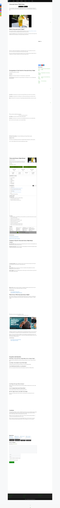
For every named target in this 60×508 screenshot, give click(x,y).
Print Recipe (26, 6)
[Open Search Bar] (51, 1)
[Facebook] (0, 4)
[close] (30, 505)
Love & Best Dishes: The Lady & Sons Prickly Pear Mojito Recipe (20, 318)
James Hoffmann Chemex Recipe (15, 291)
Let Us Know (20, 232)
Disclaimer (10, 497)
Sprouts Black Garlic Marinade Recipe (16, 339)
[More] (0, 15)
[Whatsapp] (0, 14)
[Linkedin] (0, 8)
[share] (29, 317)
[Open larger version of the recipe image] (32, 160)
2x (34, 185)
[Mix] (0, 13)
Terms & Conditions (11, 494)
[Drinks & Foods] (10, 1)
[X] (0, 6)
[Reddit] (0, 7)
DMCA (24, 497)
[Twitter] (40, 65)
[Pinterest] (0, 10)
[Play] (33, 324)
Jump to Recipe (21, 6)
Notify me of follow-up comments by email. (15, 458)
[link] (11, 318)
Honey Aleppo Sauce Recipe (14, 340)
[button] (10, 164)
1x (33, 185)
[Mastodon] (0, 11)
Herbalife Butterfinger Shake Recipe (13, 236)
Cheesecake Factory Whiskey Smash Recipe (16, 292)
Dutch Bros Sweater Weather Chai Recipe (14, 238)
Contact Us (24, 494)
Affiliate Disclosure (40, 494)
